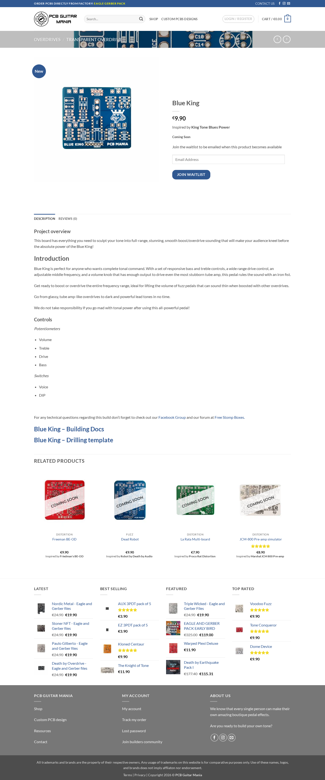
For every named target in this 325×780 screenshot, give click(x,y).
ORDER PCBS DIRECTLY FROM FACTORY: (64, 3)
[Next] (290, 523)
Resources (42, 730)
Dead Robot (130, 539)
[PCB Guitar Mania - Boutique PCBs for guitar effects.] (55, 19)
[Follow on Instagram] (284, 3)
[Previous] (34, 523)
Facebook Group (172, 417)
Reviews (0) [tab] (68, 219)
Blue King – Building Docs (69, 429)
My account (131, 708)
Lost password (134, 730)
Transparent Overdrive (94, 39)
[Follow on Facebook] (279, 3)
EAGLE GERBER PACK (109, 3)
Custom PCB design (50, 719)
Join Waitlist (191, 174)
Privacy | (140, 775)
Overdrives (47, 39)
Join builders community (142, 741)
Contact (40, 741)
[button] (238, 19)
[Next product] (277, 39)
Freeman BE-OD (64, 539)
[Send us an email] (288, 3)
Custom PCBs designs (179, 19)
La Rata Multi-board (195, 539)
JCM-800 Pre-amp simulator (261, 539)
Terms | (128, 775)
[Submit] (141, 19)
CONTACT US (265, 3)
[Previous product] (286, 39)
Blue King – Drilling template (73, 439)
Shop (153, 19)
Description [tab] (44, 219)
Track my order (134, 719)
